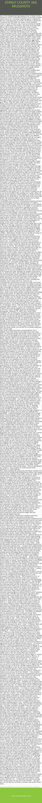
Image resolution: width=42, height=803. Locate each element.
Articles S (37, 787)
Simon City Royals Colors (25, 787)
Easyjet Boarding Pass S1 (8, 787)
